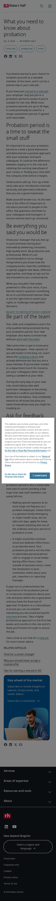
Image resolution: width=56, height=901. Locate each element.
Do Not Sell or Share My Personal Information (26, 451)
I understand (40, 476)
